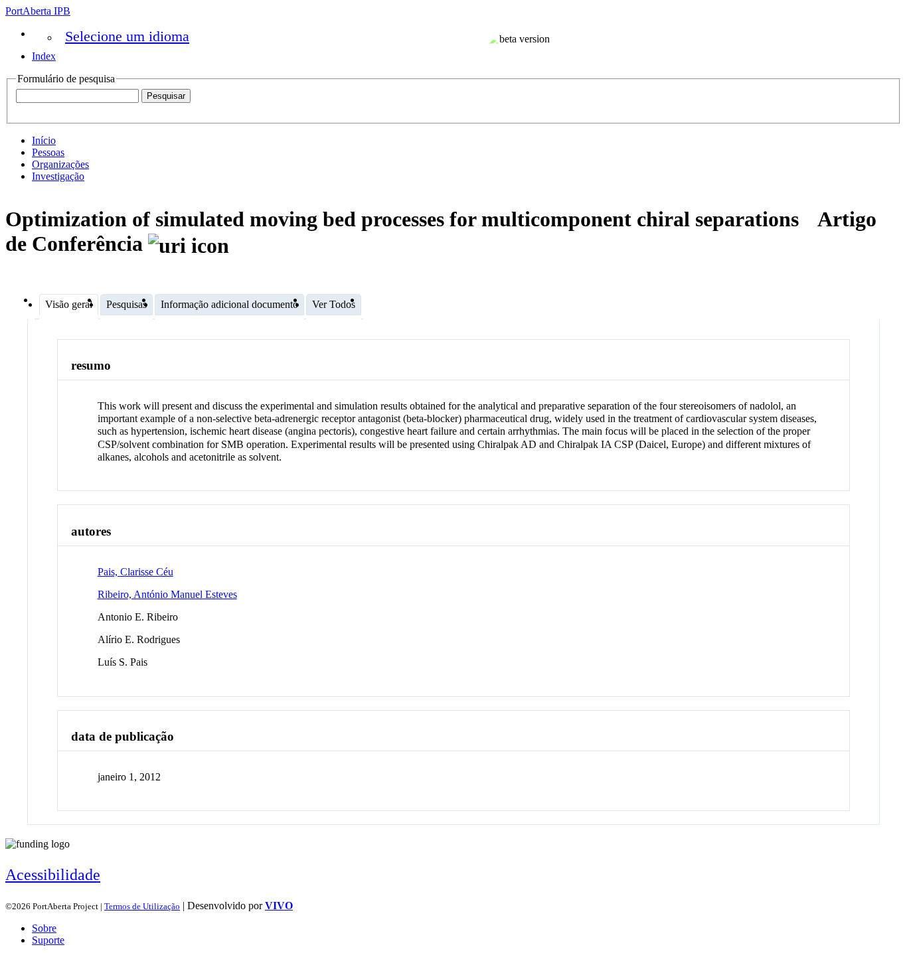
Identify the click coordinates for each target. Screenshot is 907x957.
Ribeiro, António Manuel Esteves (167, 594)
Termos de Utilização (142, 906)
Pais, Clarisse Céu (135, 571)
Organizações (60, 164)
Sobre (44, 928)
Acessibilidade (52, 874)
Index (44, 56)
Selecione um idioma (127, 36)
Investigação (58, 176)
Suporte (48, 940)
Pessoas (48, 152)
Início (44, 140)
